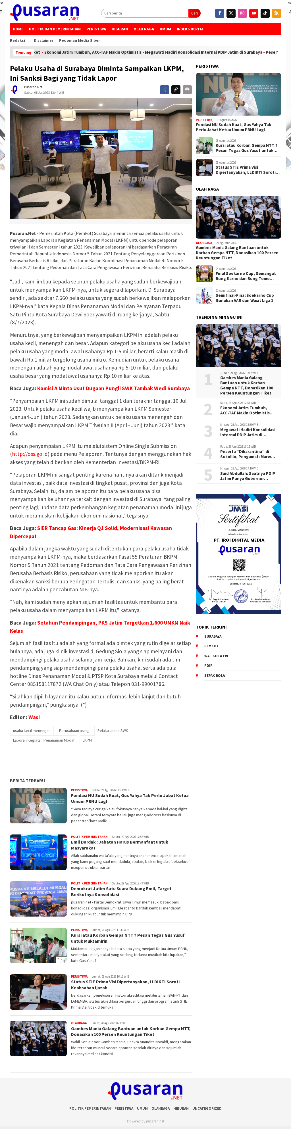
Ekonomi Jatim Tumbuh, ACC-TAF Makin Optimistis (60, 52)
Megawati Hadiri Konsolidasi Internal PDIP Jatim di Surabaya (170, 52)
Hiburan (120, 29)
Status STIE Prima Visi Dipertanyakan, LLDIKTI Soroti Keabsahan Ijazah (246, 170)
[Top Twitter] (231, 13)
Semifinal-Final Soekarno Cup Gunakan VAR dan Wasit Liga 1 (245, 298)
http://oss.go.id (30, 453)
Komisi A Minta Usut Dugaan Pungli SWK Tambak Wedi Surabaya (113, 388)
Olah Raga (144, 29)
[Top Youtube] (253, 13)
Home (18, 29)
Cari (194, 13)
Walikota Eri (216, 656)
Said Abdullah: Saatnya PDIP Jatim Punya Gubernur (247, 476)
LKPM (87, 740)
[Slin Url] (175, 89)
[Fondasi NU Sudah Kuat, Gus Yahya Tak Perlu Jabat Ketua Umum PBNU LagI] (238, 94)
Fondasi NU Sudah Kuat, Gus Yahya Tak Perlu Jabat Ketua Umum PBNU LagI (233, 127)
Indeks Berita (190, 29)
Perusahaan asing (74, 730)
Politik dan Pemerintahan (55, 29)
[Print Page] (187, 89)
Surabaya (212, 636)
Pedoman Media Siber (79, 40)
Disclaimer (43, 40)
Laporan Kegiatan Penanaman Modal (43, 740)
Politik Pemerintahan (89, 837)
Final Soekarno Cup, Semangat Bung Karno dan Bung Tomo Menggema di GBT (246, 276)
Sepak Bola (214, 675)
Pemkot (211, 646)
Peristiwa (96, 29)
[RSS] (276, 13)
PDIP (208, 665)
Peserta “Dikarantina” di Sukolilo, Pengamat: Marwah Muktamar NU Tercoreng (248, 454)
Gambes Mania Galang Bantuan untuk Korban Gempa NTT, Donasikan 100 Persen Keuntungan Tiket (131, 1031)
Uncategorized (207, 1108)
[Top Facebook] (219, 13)
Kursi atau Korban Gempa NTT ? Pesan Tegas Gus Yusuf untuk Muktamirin (246, 148)
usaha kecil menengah (32, 730)
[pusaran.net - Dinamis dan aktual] (45, 13)
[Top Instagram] (242, 13)
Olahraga (79, 1023)
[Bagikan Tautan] (164, 89)
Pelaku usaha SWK (112, 730)
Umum (165, 29)
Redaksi (17, 40)
